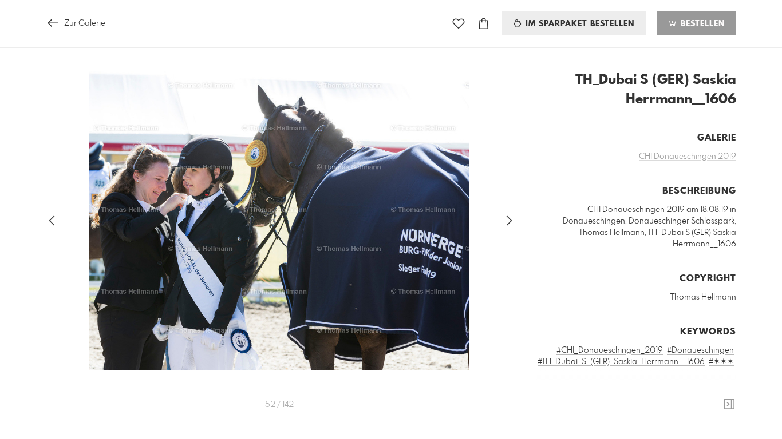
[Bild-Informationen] (729, 404)
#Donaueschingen (700, 350)
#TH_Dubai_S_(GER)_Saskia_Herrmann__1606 (621, 362)
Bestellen (701, 24)
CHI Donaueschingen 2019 (687, 157)
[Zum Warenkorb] (484, 23)
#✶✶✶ (721, 362)
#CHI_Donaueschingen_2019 (609, 350)
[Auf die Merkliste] (458, 23)
